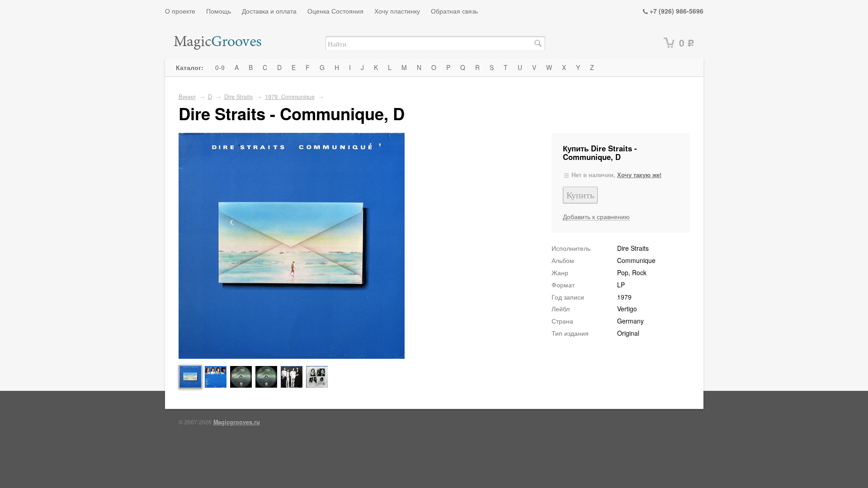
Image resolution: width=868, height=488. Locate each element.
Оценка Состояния (335, 10)
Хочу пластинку (397, 10)
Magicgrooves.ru (236, 422)
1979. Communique (290, 97)
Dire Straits (238, 97)
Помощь (218, 10)
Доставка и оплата (269, 10)
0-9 (220, 67)
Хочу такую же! (639, 175)
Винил (187, 97)
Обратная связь (454, 10)
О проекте (180, 10)
